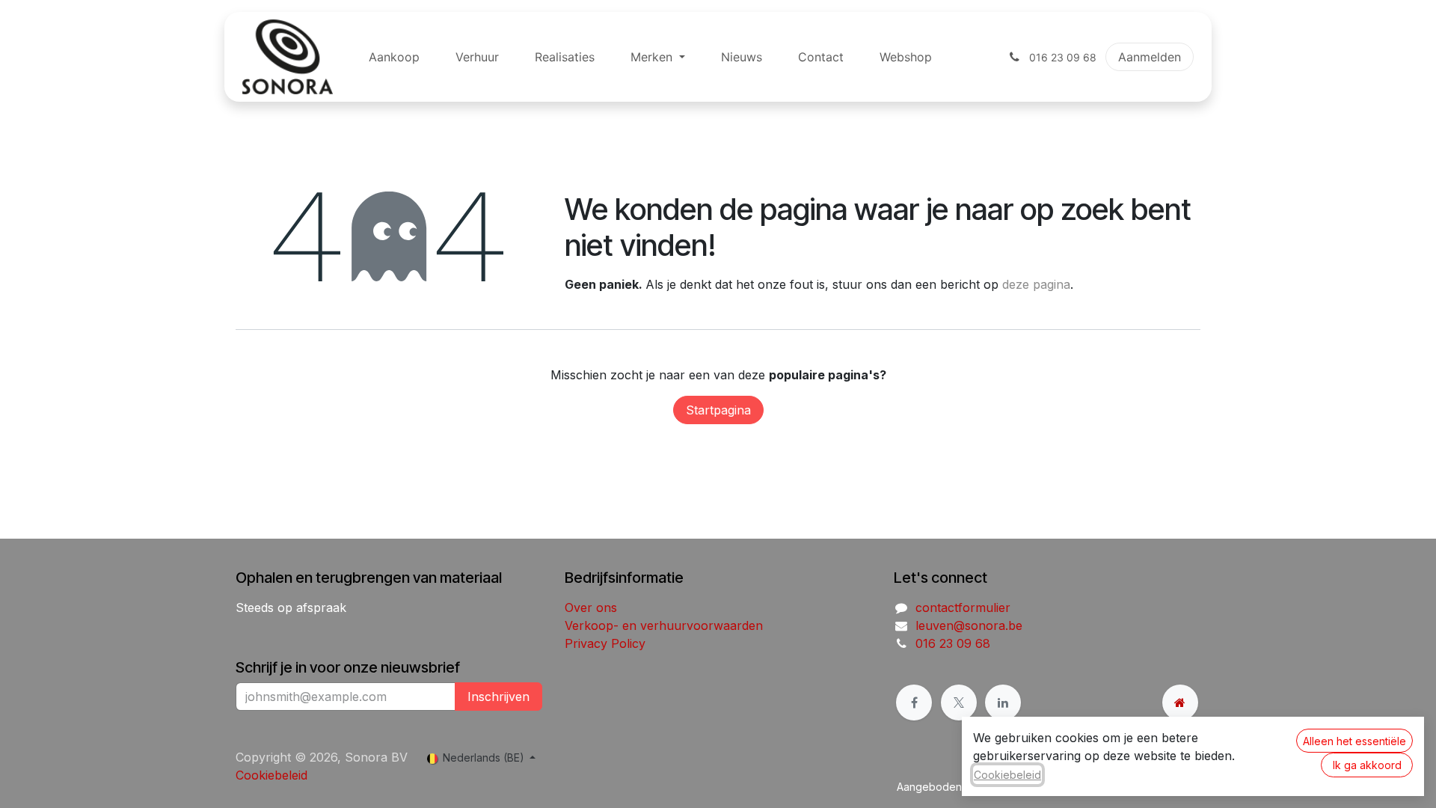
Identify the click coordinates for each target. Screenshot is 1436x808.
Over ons (591, 607)
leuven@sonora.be (968, 625)
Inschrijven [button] (498, 696)
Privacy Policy (605, 643)
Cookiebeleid (271, 775)
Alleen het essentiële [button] (1354, 741)
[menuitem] (394, 57)
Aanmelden (1149, 56)
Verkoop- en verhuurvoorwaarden (664, 625)
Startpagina (718, 410)
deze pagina (1036, 284)
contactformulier (962, 607)
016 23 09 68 (952, 643)
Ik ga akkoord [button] (1367, 765)
